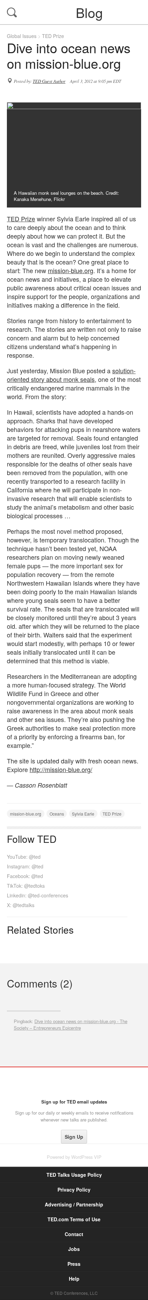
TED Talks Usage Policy (74, 1174)
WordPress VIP (86, 1157)
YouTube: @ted (24, 856)
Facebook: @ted (25, 876)
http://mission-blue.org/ (61, 769)
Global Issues (21, 35)
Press (74, 1263)
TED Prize (53, 35)
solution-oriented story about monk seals (71, 375)
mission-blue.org (70, 270)
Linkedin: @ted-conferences (37, 895)
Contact (74, 1234)
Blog (74, 12)
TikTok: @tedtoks (26, 885)
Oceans (57, 814)
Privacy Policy (74, 1189)
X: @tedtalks (20, 905)
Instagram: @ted (25, 866)
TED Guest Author (49, 81)
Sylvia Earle (83, 814)
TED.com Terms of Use (74, 1219)
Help (74, 1278)
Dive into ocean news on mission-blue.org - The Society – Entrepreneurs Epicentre (70, 1024)
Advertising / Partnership (74, 1204)
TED (74, 1083)
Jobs (74, 1248)
